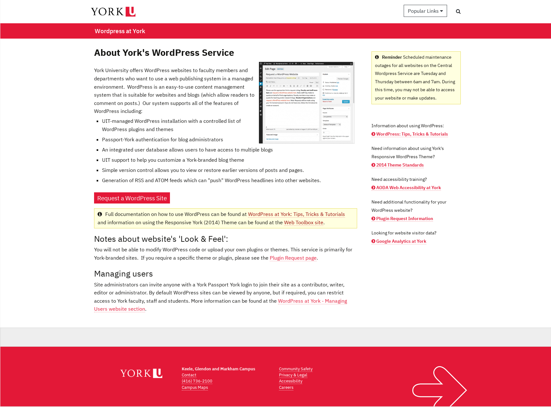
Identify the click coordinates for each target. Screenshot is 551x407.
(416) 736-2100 (197, 381)
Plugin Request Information (404, 218)
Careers (286, 387)
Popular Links (424, 11)
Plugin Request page (293, 258)
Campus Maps (195, 387)
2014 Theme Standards (399, 165)
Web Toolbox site (303, 222)
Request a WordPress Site (132, 198)
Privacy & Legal (293, 375)
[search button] (458, 11)
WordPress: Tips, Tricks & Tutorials (411, 134)
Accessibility (290, 381)
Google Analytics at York (400, 241)
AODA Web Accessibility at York (408, 187)
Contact (189, 375)
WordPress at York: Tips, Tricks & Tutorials (296, 214)
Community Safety (295, 369)
